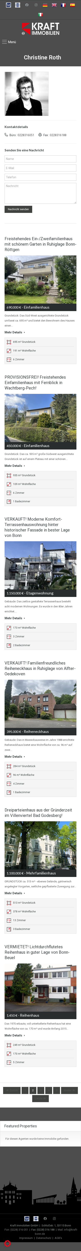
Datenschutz (43, 1238)
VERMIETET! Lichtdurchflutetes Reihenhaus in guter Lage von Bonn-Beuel (37, 952)
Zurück (13, 1090)
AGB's (58, 1238)
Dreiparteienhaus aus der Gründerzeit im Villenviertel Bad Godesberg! (38, 813)
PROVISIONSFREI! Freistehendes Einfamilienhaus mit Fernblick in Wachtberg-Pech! (35, 383)
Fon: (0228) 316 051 (16, 1229)
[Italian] (40, 14)
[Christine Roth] (27, 93)
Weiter (67, 1090)
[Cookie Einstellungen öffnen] (7, 1245)
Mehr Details (14, 332)
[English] (54, 5)
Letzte (38, 1098)
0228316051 (26, 135)
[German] (45, 5)
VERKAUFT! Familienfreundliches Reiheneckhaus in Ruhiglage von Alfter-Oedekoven (40, 668)
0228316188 (58, 135)
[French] (63, 5)
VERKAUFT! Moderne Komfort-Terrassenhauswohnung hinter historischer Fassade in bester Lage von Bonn (37, 527)
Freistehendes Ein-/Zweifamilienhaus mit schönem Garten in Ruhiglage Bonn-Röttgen (40, 244)
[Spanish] (72, 5)
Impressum (26, 1238)
